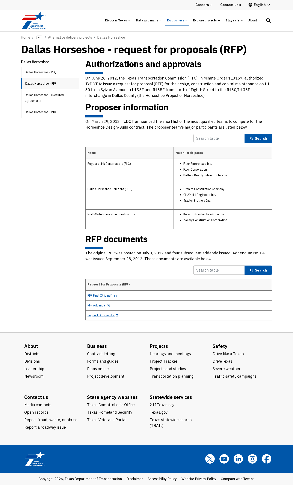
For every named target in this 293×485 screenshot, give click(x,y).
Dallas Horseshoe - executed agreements (44, 98)
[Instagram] (252, 459)
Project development (105, 376)
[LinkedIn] (238, 459)
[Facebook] (266, 459)
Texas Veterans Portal (106, 419)
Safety (220, 346)
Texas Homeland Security (109, 412)
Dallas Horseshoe (111, 37)
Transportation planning (171, 376)
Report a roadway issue (45, 427)
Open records (36, 412)
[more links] (39, 37)
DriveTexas (222, 361)
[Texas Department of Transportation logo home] (33, 20)
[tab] (117, 20)
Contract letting (101, 353)
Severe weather (227, 368)
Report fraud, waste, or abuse (50, 419)
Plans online (98, 368)
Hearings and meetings (170, 353)
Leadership (34, 368)
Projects (159, 346)
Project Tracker (164, 361)
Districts (31, 353)
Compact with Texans (237, 479)
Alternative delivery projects (70, 37)
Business (97, 346)
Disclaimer (135, 479)
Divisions (32, 361)
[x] (210, 459)
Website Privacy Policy (198, 479)
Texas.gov (159, 412)
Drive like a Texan (228, 353)
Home (25, 37)
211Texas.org (162, 404)
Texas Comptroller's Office (111, 404)
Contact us (36, 397)
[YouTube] (224, 459)
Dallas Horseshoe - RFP (40, 84)
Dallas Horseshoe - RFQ (40, 72)
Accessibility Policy (162, 479)
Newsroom (34, 376)
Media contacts (37, 404)
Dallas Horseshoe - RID (40, 112)
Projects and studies (168, 368)
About (31, 346)
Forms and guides (103, 361)
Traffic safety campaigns (235, 376)
